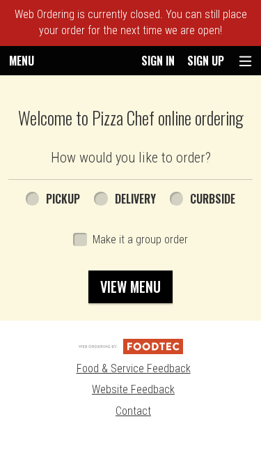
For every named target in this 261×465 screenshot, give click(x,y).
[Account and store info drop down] (245, 61)
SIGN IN (158, 60)
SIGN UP (205, 60)
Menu (21, 60)
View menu (130, 286)
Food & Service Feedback (134, 368)
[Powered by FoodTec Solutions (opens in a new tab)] (131, 345)
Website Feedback (133, 389)
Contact (133, 411)
